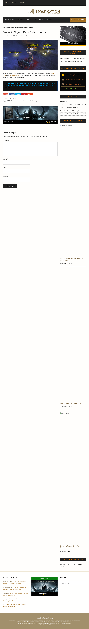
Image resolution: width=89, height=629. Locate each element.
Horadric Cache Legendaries (74, 79)
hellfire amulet (25, 101)
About (37, 624)
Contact (42, 624)
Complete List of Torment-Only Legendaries (72, 58)
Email (5, 168)
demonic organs (15, 101)
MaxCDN (57, 623)
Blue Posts (13, 99)
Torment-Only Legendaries (74, 75)
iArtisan (25, 623)
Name (5, 159)
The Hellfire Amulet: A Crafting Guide (71, 111)
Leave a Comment (26, 36)
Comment (6, 141)
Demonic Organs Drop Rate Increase (70, 547)
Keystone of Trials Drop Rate (70, 403)
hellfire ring (33, 101)
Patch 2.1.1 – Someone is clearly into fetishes (73, 104)
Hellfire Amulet (14, 75)
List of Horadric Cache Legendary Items (71, 61)
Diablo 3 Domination (44, 11)
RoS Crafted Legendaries (73, 84)
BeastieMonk (64, 101)
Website (5, 176)
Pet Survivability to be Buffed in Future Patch (73, 114)
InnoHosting (68, 623)
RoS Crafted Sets (71, 88)
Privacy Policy (53, 624)
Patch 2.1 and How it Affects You (69, 107)
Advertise (47, 624)
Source (7, 87)
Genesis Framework (36, 623)
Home (5, 27)
